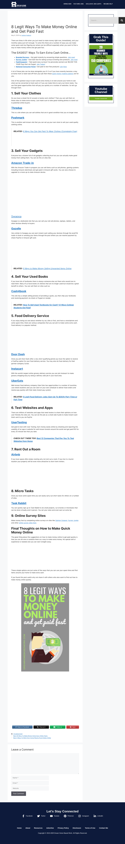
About (27, 828)
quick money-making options (62, 74)
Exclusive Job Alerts (93, 4)
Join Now (63, 67)
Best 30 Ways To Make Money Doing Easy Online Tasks (30, 736)
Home (19, 828)
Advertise (50, 828)
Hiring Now (67, 4)
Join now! (71, 57)
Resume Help (108, 4)
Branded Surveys (22, 57)
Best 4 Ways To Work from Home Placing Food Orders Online (32, 738)
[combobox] (104, 20)
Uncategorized (17, 734)
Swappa (16, 216)
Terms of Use (90, 828)
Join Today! (41, 64)
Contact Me (103, 828)
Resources (38, 828)
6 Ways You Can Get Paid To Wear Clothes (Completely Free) (50, 131)
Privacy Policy (63, 828)
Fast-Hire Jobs (78, 4)
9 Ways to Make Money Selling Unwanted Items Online (47, 268)
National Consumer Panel (26, 67)
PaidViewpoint (21, 62)
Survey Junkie (21, 60)
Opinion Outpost (61, 520)
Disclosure (77, 828)
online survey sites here (27, 523)
